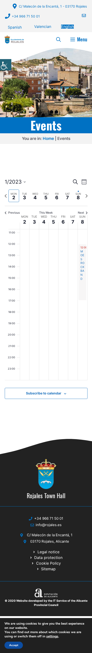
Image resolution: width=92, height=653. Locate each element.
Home (48, 138)
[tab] (13, 196)
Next (81, 212)
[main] (46, 294)
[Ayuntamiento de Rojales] (14, 39)
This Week (46, 212)
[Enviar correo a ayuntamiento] (81, 15)
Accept (13, 645)
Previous (14, 212)
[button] (58, 39)
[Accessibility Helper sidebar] (5, 64)
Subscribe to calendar (43, 393)
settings (52, 636)
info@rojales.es (49, 525)
